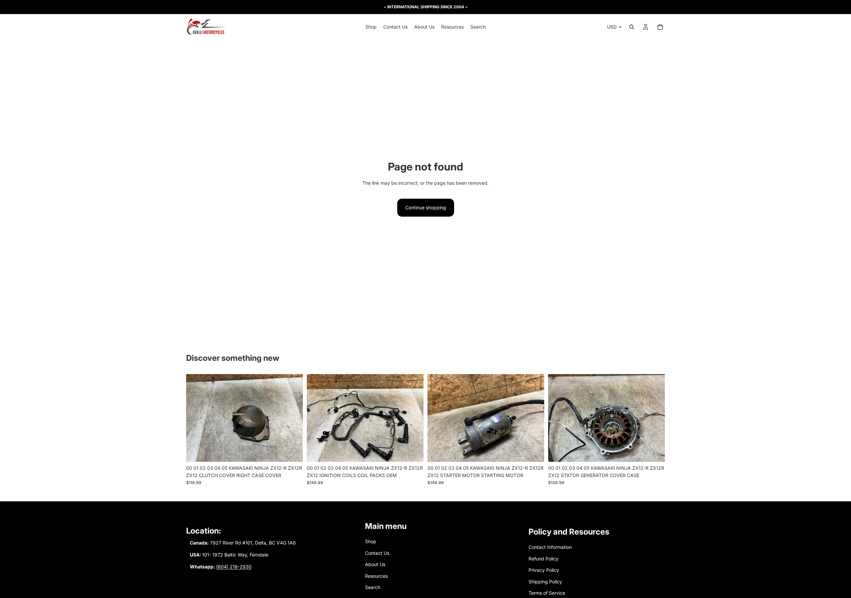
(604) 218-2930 (234, 566)
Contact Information (550, 547)
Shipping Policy (545, 581)
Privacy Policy (544, 570)
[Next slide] (293, 418)
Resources (376, 575)
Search (372, 587)
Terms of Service (547, 593)
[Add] (293, 451)
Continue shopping (425, 207)
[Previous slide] (196, 418)
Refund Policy (543, 558)
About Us (375, 564)
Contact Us (377, 553)
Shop (370, 541)
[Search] (631, 27)
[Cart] (660, 27)
